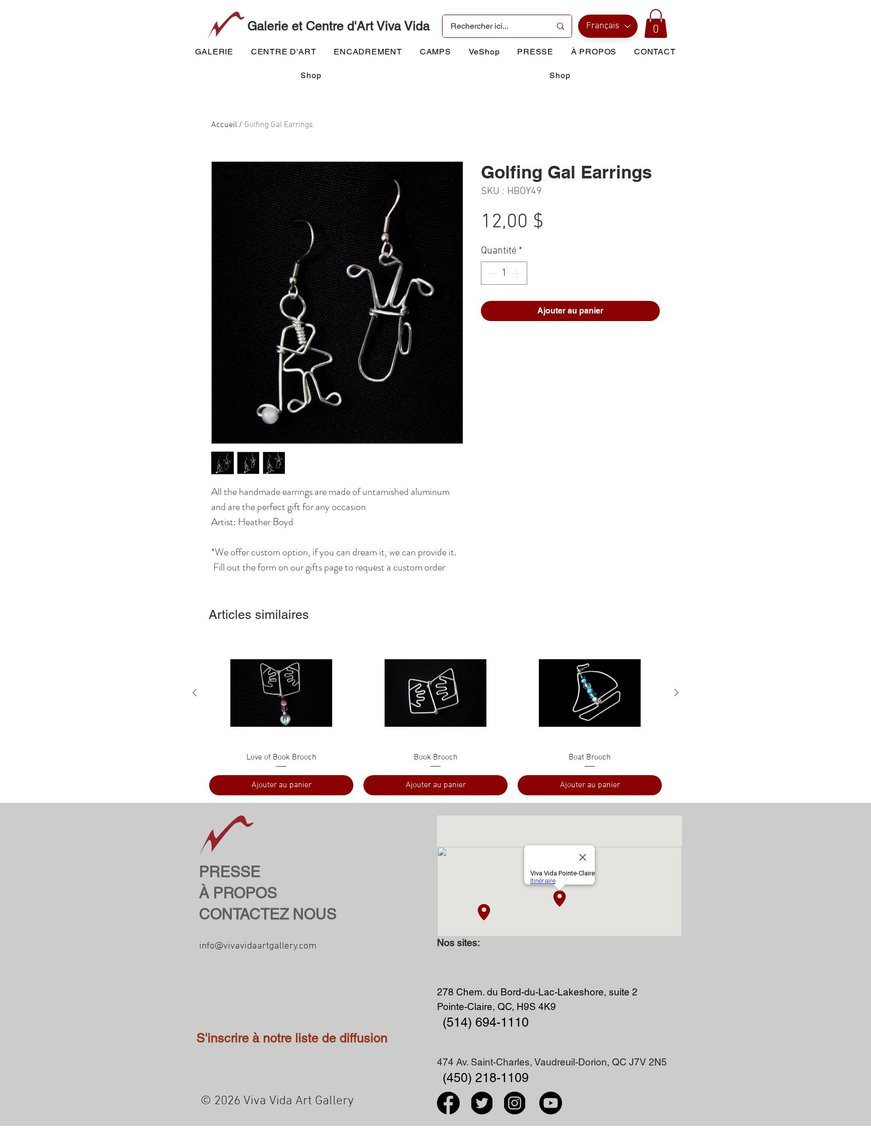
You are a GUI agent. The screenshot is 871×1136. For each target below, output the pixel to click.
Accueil (224, 125)
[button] (656, 23)
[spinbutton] (504, 273)
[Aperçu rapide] (281, 693)
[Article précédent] (195, 692)
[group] (435, 719)
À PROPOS (238, 893)
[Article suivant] (676, 692)
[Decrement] (491, 273)
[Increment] (517, 273)
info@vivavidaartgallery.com (258, 946)
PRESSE (230, 871)
